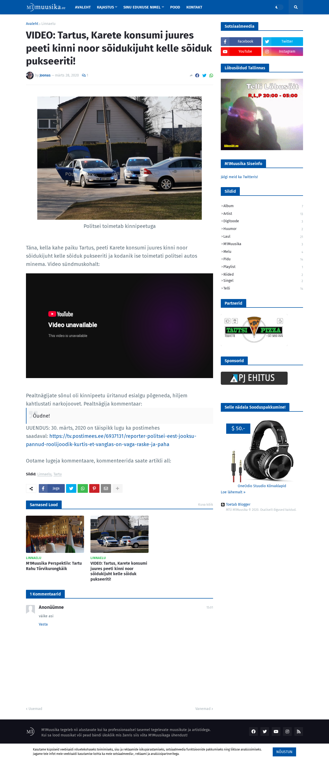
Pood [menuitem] (175, 7)
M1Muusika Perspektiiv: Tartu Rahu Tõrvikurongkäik (54, 566)
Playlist (263, 267)
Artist (263, 213)
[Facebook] (197, 76)
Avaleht (32, 24)
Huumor (263, 229)
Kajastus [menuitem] (105, 7)
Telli (263, 288)
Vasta (43, 624)
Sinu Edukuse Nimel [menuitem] (142, 7)
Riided (263, 274)
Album (263, 206)
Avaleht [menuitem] (83, 7)
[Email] (106, 488)
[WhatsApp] (211, 76)
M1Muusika (263, 244)
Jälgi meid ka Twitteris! (239, 177)
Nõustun (284, 752)
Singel (263, 280)
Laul (263, 236)
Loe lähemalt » (233, 492)
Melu (263, 251)
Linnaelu (48, 24)
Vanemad (203, 709)
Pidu (263, 259)
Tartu (57, 474)
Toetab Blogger (238, 505)
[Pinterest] (94, 488)
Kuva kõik (205, 504)
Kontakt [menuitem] (194, 7)
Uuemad (35, 709)
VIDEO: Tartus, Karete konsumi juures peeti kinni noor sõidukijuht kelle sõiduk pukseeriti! (118, 571)
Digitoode (263, 221)
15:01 (209, 607)
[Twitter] (204, 76)
